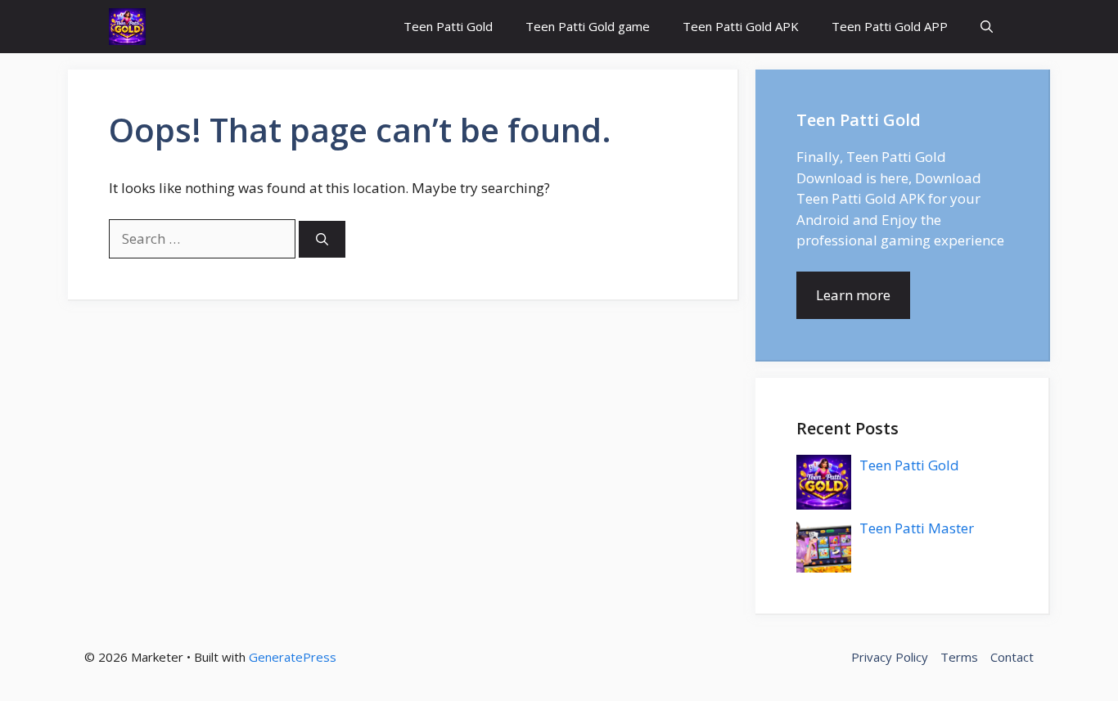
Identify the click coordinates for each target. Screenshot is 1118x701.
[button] (986, 26)
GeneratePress (292, 657)
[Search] (322, 239)
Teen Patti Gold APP (890, 26)
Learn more (853, 294)
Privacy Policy (889, 657)
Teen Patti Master (916, 528)
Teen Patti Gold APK (741, 26)
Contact (1012, 657)
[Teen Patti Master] (127, 26)
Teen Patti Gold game (587, 26)
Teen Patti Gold (448, 26)
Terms (959, 657)
